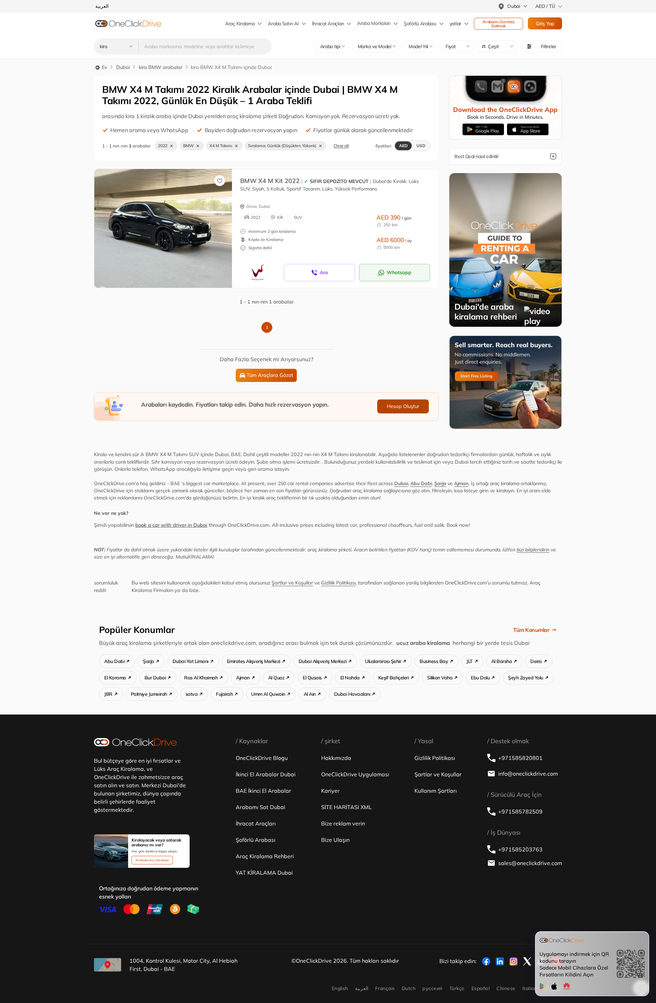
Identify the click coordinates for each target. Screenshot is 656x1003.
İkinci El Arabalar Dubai (266, 774)
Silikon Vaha (439, 678)
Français (385, 988)
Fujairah (224, 694)
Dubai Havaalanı (352, 694)
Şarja (440, 483)
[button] (497, 46)
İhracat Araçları (328, 23)
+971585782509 (520, 811)
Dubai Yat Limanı (190, 661)
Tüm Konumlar (531, 629)
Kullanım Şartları (435, 790)
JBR (108, 694)
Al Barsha (501, 661)
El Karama (115, 678)
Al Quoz (276, 678)
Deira (536, 661)
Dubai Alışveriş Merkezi (323, 661)
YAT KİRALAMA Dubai (264, 872)
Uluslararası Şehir (383, 661)
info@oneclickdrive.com (528, 773)
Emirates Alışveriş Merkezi (253, 661)
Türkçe (457, 988)
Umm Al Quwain (268, 694)
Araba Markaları (374, 23)
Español (481, 988)
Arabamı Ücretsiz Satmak (498, 23)
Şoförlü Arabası (255, 839)
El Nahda (350, 678)
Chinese (505, 988)
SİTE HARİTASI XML (346, 807)
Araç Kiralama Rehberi (265, 856)
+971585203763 (520, 849)
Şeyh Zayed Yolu (525, 678)
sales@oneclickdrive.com (530, 863)
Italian (529, 988)
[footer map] (107, 965)
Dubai (123, 67)
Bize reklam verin (343, 823)
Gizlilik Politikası (338, 583)
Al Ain (310, 694)
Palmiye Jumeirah (149, 694)
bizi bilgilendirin (533, 550)
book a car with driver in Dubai (171, 525)
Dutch (408, 988)
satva (192, 694)
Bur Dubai (155, 678)
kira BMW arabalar (160, 67)
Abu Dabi (421, 483)
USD (420, 145)
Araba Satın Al (283, 23)
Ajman (461, 483)
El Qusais (312, 678)
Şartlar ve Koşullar (292, 583)
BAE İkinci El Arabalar (263, 790)
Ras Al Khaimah (201, 678)
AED (403, 145)
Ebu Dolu (480, 678)
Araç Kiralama (240, 23)
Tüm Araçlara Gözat (270, 375)
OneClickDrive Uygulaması (355, 774)
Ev (103, 67)
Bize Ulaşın (335, 839)
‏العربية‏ (361, 988)
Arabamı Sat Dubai (260, 807)
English (340, 988)
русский (432, 988)
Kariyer (330, 790)
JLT (469, 661)
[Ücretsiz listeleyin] (505, 382)
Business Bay (434, 661)
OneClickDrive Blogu (262, 757)
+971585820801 (520, 757)
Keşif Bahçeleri (393, 678)
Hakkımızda (336, 757)
